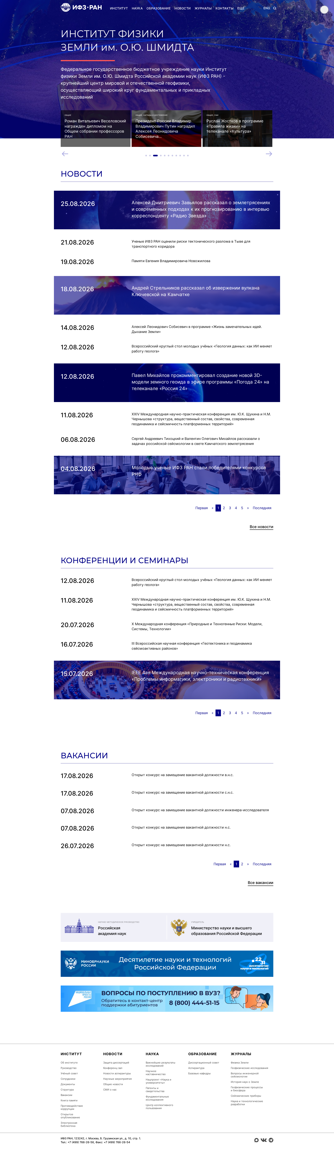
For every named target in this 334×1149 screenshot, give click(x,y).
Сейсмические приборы (246, 1095)
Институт (119, 8)
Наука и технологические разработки (247, 1103)
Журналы (203, 8)
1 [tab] (146, 155)
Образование (159, 8)
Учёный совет (69, 1073)
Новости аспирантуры (117, 1073)
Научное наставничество (156, 1072)
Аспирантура (196, 1067)
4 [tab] (161, 155)
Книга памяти (69, 1100)
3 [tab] (155, 155)
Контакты (224, 8)
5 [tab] (164, 155)
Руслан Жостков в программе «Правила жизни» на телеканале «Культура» (234, 126)
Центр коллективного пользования (159, 1106)
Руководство (69, 1067)
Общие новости (113, 1084)
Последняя (262, 508)
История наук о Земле (245, 1081)
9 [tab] (180, 155)
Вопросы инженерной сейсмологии (245, 1075)
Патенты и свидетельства (155, 1089)
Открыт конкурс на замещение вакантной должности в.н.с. (182, 775)
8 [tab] (176, 155)
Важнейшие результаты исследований (160, 1064)
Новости (183, 8)
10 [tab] (184, 155)
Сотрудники (68, 1078)
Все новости (261, 526)
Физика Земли (240, 1062)
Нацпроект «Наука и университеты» (158, 1081)
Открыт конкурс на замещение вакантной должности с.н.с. (182, 792)
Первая (201, 508)
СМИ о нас (110, 1089)
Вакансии (66, 1095)
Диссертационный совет (203, 1062)
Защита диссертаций (116, 1062)
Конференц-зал (112, 1067)
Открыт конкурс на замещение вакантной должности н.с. (181, 827)
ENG (266, 8)
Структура (67, 1089)
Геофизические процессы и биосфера (247, 1089)
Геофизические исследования (249, 1067)
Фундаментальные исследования (157, 1098)
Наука (137, 8)
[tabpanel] (95, 128)
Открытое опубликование (70, 1116)
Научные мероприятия (117, 1078)
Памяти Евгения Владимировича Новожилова (171, 261)
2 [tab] (150, 155)
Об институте (69, 1062)
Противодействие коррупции (72, 1107)
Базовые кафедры (199, 1073)
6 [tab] (168, 155)
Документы (68, 1084)
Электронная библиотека (69, 1124)
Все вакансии (260, 882)
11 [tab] (188, 155)
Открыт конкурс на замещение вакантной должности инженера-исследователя (200, 810)
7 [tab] (172, 155)
